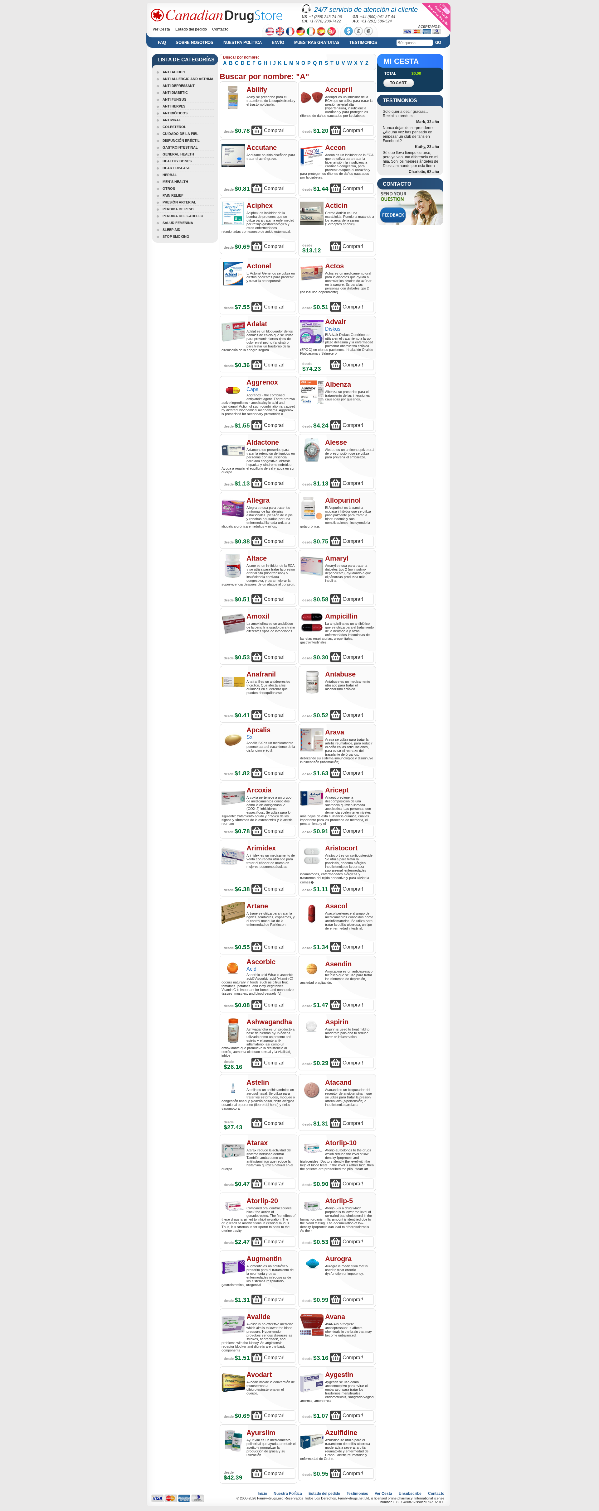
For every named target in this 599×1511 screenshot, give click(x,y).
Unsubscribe (410, 1493)
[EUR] (368, 31)
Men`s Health (175, 182)
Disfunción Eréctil (181, 140)
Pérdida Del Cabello (183, 216)
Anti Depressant (179, 86)
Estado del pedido (191, 29)
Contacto (220, 29)
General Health (178, 154)
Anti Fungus (174, 99)
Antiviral (172, 120)
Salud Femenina (178, 223)
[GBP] (358, 31)
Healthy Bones (177, 161)
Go (438, 42)
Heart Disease (176, 168)
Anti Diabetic (175, 92)
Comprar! (274, 130)
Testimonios (363, 42)
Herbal (170, 175)
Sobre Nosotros (194, 42)
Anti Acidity (174, 72)
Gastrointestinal (180, 147)
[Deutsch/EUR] (300, 31)
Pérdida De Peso (178, 209)
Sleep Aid (171, 230)
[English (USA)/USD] (269, 31)
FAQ (162, 42)
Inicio (262, 1493)
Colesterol (174, 127)
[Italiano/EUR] (310, 31)
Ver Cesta (161, 29)
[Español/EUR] (321, 31)
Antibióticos (175, 113)
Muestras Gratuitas (317, 42)
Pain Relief (173, 195)
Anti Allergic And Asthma (188, 79)
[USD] (348, 31)
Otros (169, 188)
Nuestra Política (242, 42)
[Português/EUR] (331, 31)
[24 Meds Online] (216, 16)
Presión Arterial (179, 202)
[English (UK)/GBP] (280, 31)
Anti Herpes (174, 106)
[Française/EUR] (290, 31)
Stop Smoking (176, 236)
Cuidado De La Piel (180, 134)
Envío (278, 42)
